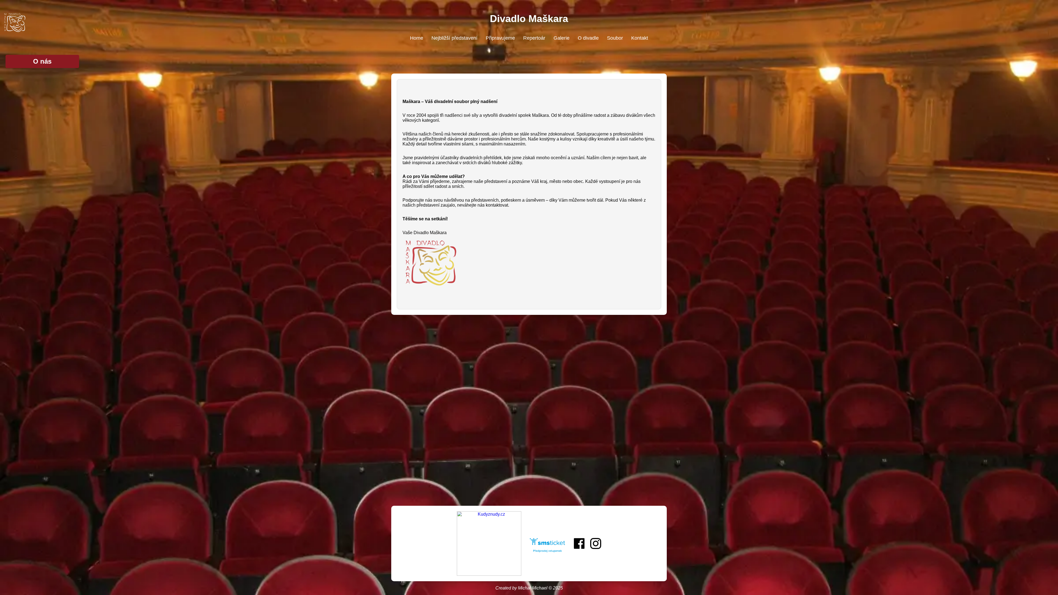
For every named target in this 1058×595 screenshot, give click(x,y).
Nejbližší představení (454, 38)
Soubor (615, 38)
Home (416, 38)
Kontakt (639, 38)
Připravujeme (500, 38)
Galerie (562, 38)
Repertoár (534, 38)
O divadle (588, 38)
